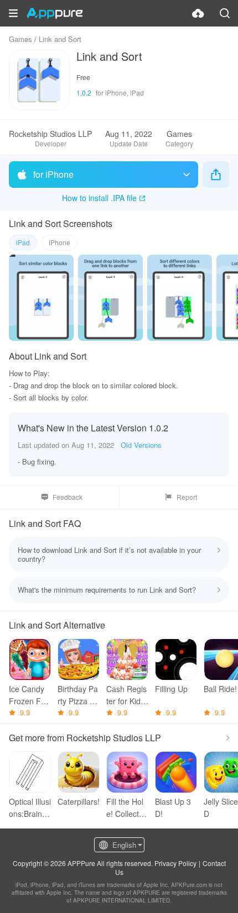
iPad (23, 242)
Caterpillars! (79, 801)
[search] (224, 13)
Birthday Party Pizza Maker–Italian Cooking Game (78, 695)
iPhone (59, 242)
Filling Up (171, 688)
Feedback (67, 497)
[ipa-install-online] (198, 13)
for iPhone (53, 174)
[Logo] (54, 13)
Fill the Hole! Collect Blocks (127, 808)
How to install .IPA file (99, 197)
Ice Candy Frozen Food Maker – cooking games (29, 695)
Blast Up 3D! (173, 807)
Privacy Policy (175, 863)
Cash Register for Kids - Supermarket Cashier (126, 695)
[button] (13, 13)
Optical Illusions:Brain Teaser (30, 808)
